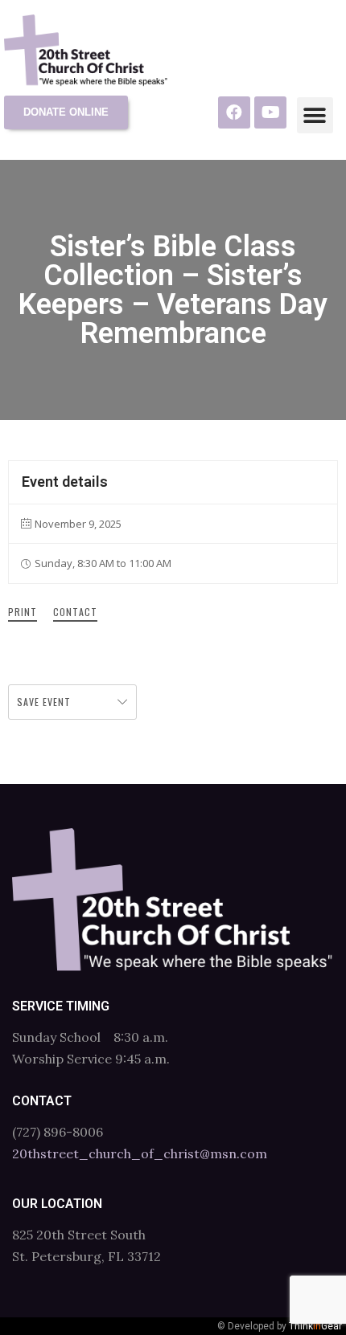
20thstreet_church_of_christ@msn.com (139, 1153)
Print (22, 612)
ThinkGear (315, 1326)
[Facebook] (234, 112)
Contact (75, 612)
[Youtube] (270, 112)
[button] (315, 115)
